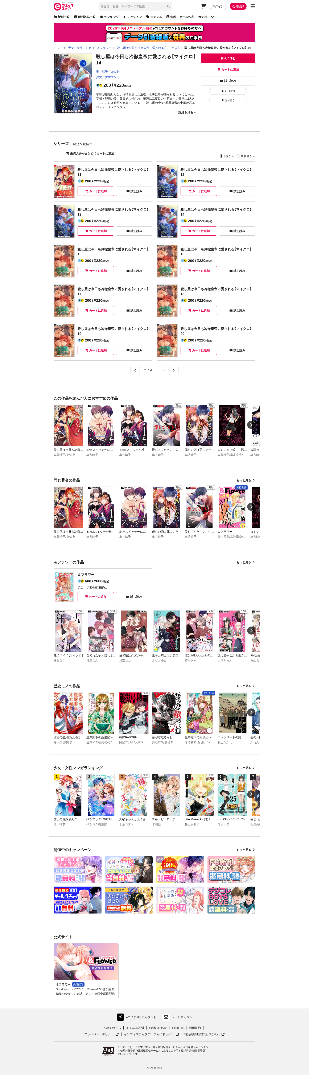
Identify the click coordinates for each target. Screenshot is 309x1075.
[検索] (168, 6)
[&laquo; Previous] (135, 370)
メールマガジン (182, 1017)
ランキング (111, 17)
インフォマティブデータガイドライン (149, 1034)
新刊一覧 (64, 17)
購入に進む (228, 58)
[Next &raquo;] (173, 370)
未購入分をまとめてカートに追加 (92, 153)
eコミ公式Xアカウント (137, 1018)
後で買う (230, 100)
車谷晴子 (102, 71)
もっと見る (243, 480)
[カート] (203, 6)
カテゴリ (204, 17)
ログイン (218, 6)
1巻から (229, 156)
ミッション (134, 17)
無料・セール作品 (182, 17)
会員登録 (238, 6)
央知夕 (114, 71)
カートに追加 (230, 69)
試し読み (230, 81)
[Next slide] (251, 425)
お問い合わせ (158, 1028)
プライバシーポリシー (101, 1034)
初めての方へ (112, 1028)
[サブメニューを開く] (252, 6)
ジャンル (156, 17)
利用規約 (195, 1028)
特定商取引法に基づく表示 (204, 1034)
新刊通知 (230, 91)
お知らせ (178, 1028)
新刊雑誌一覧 (87, 17)
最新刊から (248, 156)
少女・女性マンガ (108, 77)
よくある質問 (135, 1028)
